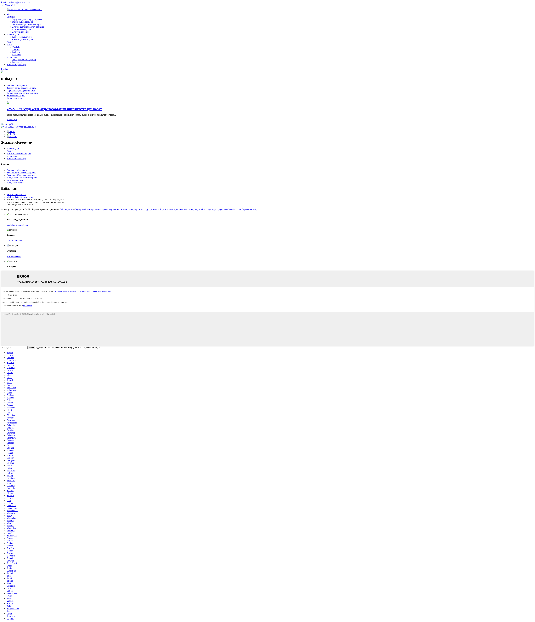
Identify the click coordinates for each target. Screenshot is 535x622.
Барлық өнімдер (249, 209)
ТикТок (16, 49)
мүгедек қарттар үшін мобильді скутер (222, 209)
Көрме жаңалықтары (22, 37)
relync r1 (199, 209)
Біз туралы (12, 57)
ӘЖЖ (9, 44)
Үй (8, 14)
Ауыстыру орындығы (148, 209)
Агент (10, 42)
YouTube (16, 47)
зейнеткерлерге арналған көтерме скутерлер (116, 209)
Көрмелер (17, 62)
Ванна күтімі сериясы (22, 22)
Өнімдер (11, 17)
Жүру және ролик (20, 32)
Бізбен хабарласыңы (16, 64)
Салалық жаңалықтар (22, 39)
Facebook (16, 54)
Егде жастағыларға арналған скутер (177, 209)
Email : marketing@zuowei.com (15, 2)
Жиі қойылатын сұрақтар (24, 59)
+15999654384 (8, 5)
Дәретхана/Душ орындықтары (26, 24)
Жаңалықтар (13, 34)
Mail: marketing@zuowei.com (20, 197)
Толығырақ (12, 119)
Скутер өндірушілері (84, 209)
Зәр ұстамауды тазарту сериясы (27, 19)
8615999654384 (14, 256)
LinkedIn (16, 52)
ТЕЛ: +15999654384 (16, 194)
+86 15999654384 (15, 240)
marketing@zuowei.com (17, 225)
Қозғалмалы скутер (21, 29)
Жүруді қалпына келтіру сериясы (28, 27)
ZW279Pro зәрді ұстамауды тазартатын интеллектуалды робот (54, 109)
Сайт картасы (66, 209)
